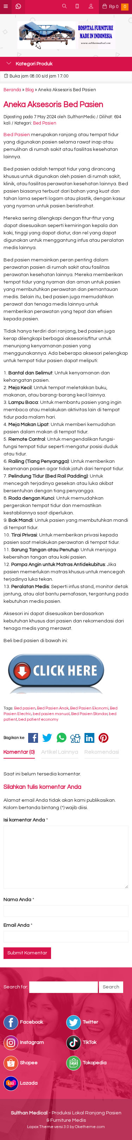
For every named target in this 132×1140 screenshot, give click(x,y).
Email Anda (17, 925)
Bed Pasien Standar (89, 714)
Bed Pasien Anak (53, 708)
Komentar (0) (19, 752)
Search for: (16, 987)
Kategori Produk (33, 63)
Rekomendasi (101, 752)
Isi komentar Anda (24, 820)
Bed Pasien (44, 123)
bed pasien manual (51, 714)
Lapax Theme (40, 1127)
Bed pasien (25, 708)
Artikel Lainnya (59, 752)
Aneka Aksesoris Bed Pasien (53, 105)
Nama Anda (17, 899)
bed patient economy (38, 719)
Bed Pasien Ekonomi (89, 708)
